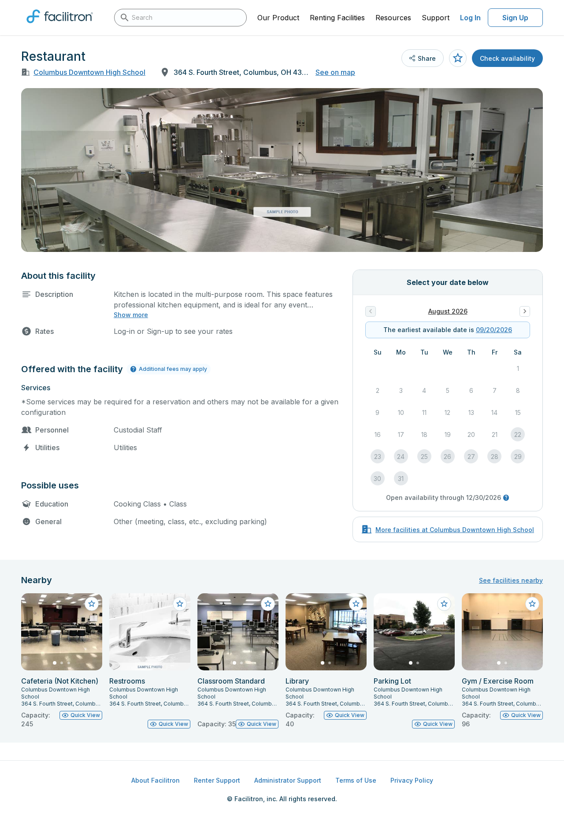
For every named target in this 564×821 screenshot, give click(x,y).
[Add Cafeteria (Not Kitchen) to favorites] (92, 604)
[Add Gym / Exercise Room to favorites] (532, 604)
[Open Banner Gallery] (282, 170)
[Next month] (524, 311)
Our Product (278, 17)
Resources (393, 17)
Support (435, 17)
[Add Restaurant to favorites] (458, 58)
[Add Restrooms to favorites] (180, 604)
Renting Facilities (337, 17)
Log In (470, 17)
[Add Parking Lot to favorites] (444, 604)
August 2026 (448, 311)
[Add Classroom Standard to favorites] (268, 604)
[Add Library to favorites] (356, 604)
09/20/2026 (494, 329)
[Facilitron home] (59, 26)
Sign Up (515, 17)
